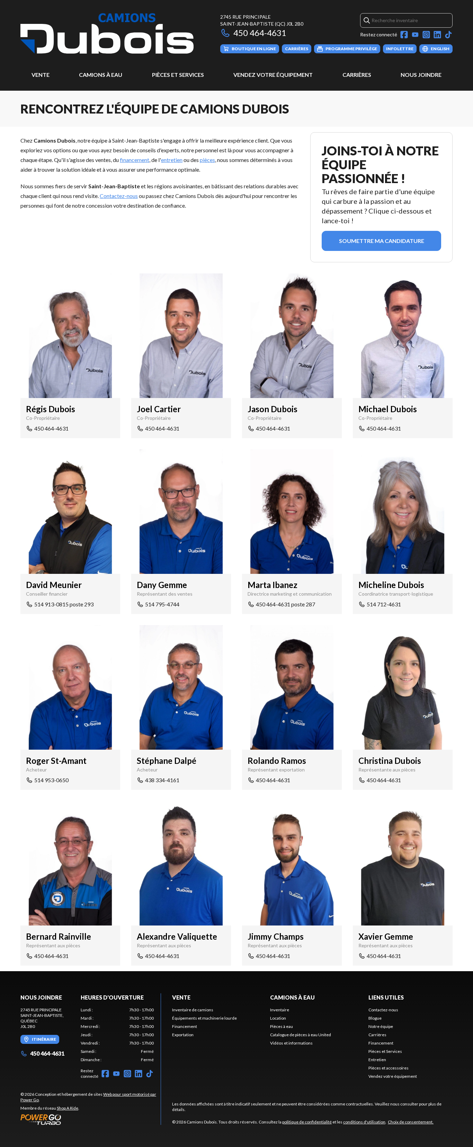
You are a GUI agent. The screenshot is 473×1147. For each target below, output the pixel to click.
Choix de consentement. (411, 1122)
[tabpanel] (117, 1035)
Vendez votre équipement (273, 74)
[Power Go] (90, 1119)
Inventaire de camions (192, 1009)
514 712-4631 (384, 604)
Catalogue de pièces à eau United (300, 1034)
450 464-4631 (259, 33)
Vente (41, 74)
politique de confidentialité (307, 1122)
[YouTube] (415, 34)
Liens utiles (386, 997)
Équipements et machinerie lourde (204, 1018)
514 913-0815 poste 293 (63, 604)
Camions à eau (100, 74)
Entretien (377, 1059)
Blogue (375, 1018)
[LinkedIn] (437, 34)
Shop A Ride (67, 1108)
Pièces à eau (281, 1026)
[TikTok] (448, 34)
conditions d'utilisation (364, 1122)
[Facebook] (404, 34)
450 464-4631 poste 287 (285, 604)
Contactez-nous (119, 195)
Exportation (183, 1034)
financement (134, 159)
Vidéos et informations (291, 1043)
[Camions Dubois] (107, 33)
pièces (207, 159)
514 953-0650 (51, 780)
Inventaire (279, 1009)
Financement (184, 1026)
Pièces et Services (178, 74)
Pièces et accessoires (388, 1068)
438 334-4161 (162, 780)
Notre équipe (380, 1026)
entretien (171, 159)
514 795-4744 (162, 604)
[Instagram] (426, 34)
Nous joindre (421, 74)
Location (278, 1018)
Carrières (356, 74)
